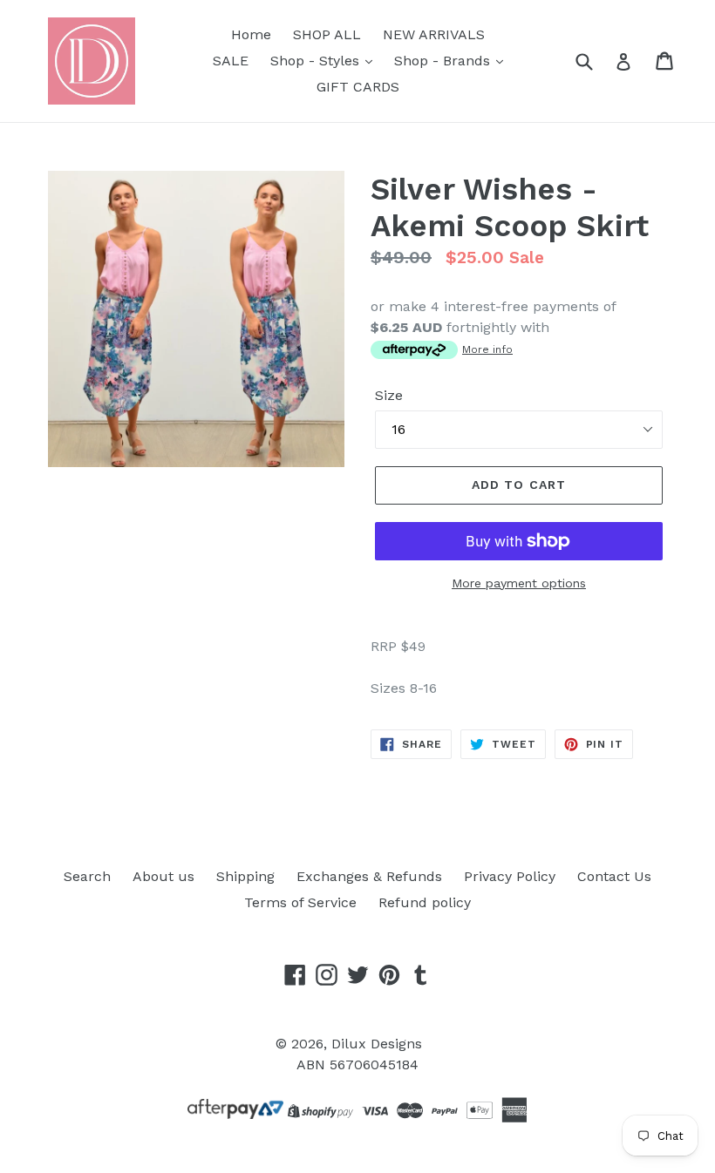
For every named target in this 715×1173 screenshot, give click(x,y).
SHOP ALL (327, 34)
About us (163, 876)
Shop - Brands (444, 60)
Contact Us (614, 876)
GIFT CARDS (358, 86)
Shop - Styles (317, 60)
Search (87, 876)
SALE (231, 60)
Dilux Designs (376, 1043)
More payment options (519, 583)
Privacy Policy (509, 876)
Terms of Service (300, 902)
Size (389, 395)
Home (251, 34)
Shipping (245, 876)
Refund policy (424, 902)
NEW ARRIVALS (434, 34)
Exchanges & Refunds (369, 876)
